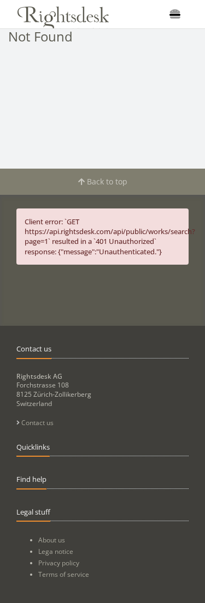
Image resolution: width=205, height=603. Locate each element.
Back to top (106, 181)
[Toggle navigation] (175, 14)
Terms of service (63, 574)
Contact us (37, 422)
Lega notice (55, 551)
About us (51, 540)
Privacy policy (58, 563)
